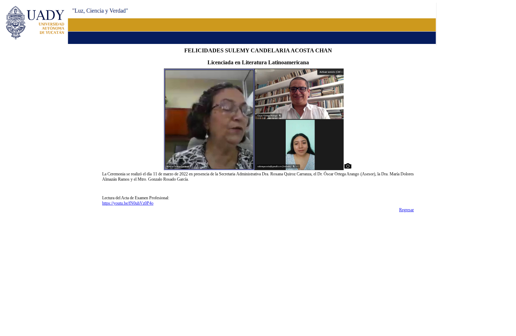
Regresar (406, 209)
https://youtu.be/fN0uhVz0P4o (127, 203)
